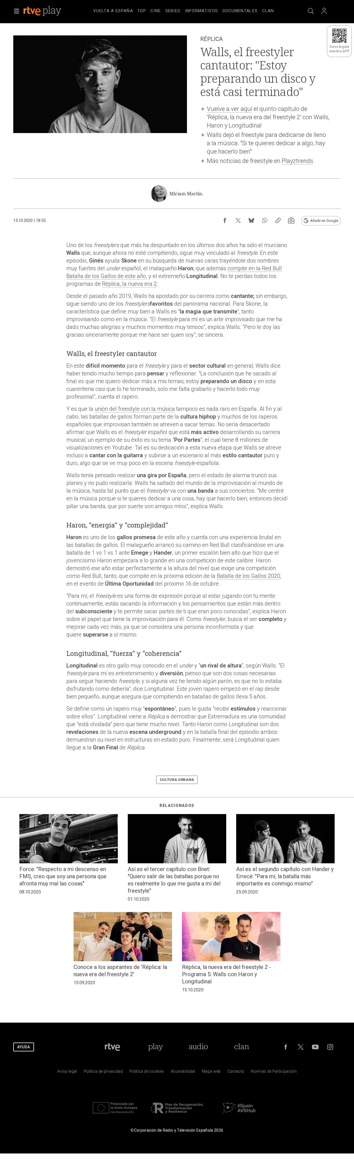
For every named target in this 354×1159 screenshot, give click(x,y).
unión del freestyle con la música (135, 409)
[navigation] (183, 9)
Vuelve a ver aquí (229, 108)
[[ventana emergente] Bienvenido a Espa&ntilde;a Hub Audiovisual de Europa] (239, 1114)
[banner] (49, 11)
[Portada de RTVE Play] (43, 11)
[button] (16, 11)
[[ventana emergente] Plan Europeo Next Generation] (115, 1114)
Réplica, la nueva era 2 (129, 283)
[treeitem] (113, 11)
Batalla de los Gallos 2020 (248, 576)
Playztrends (297, 160)
